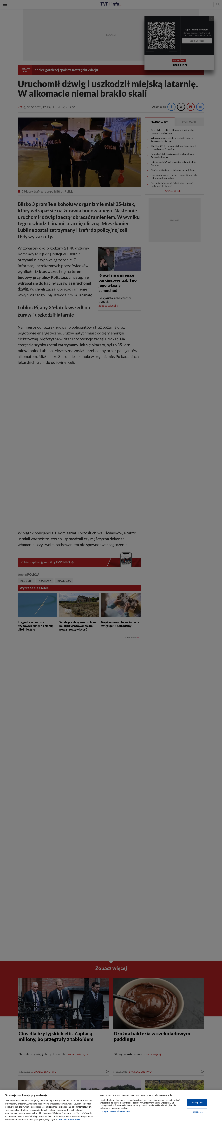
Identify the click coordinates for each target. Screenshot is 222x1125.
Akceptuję (197, 1102)
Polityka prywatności (69, 1119)
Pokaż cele (197, 1112)
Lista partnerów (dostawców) (115, 1111)
